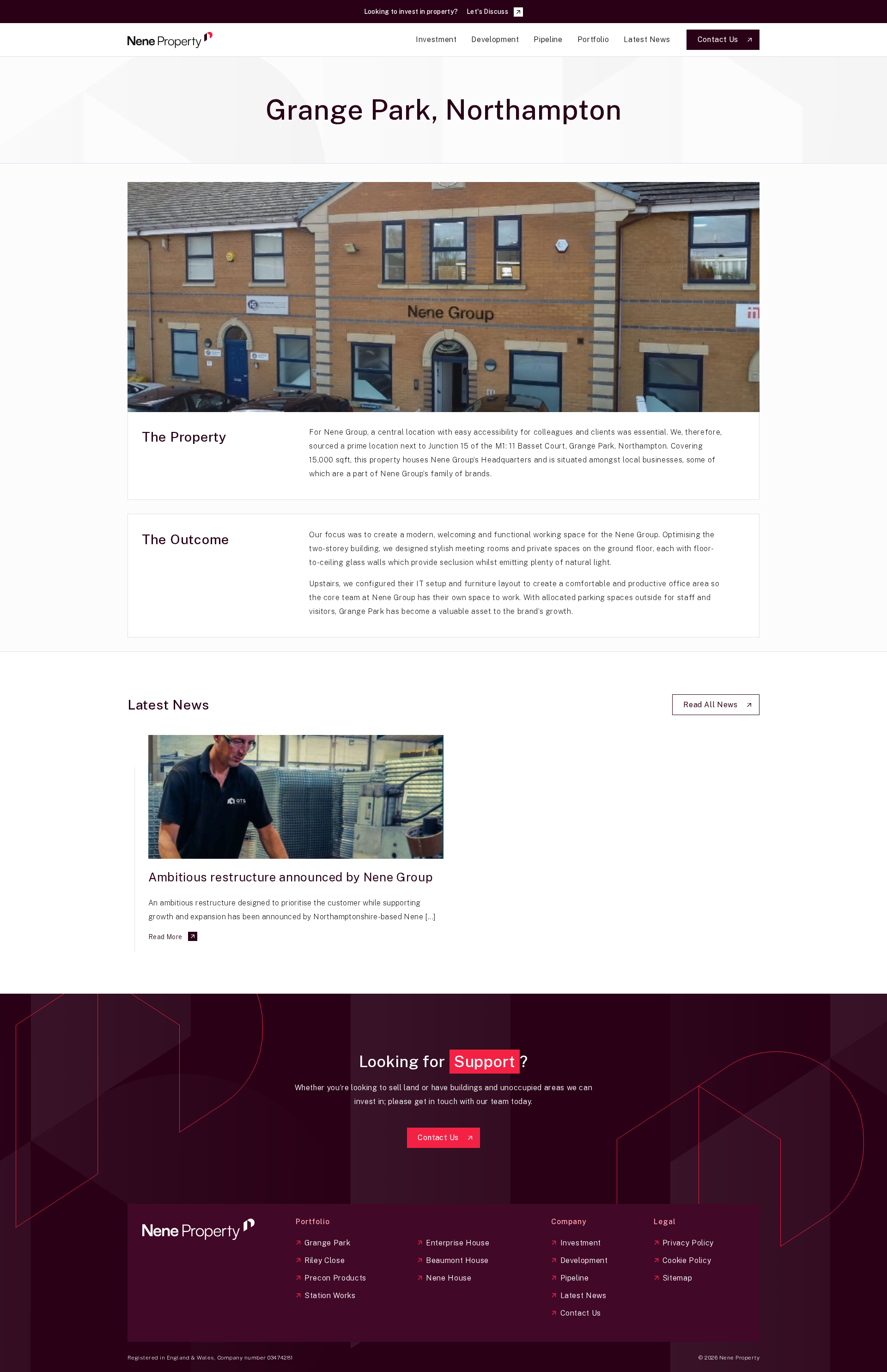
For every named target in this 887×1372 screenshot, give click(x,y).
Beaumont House (457, 1260)
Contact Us (580, 1313)
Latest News (583, 1295)
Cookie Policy (686, 1260)
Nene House (448, 1278)
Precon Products (335, 1278)
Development (584, 1260)
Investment (580, 1242)
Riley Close (324, 1260)
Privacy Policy (688, 1242)
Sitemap (677, 1278)
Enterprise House (457, 1242)
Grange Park (327, 1242)
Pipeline (574, 1278)
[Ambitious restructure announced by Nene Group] (296, 797)
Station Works (329, 1295)
